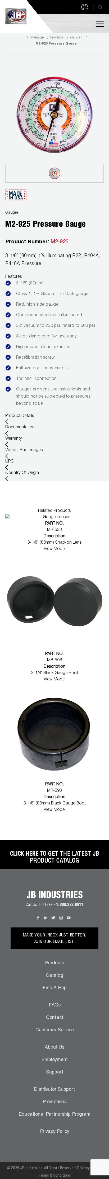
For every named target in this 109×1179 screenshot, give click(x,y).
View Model (55, 549)
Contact (54, 1017)
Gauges (76, 37)
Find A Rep (55, 988)
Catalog (54, 975)
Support (54, 1072)
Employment (54, 1060)
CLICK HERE (24, 854)
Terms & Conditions (54, 1175)
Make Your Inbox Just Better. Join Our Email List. (54, 939)
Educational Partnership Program (54, 1114)
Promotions (55, 1102)
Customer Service (54, 1030)
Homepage (35, 37)
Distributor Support (54, 1089)
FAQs (55, 1005)
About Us (54, 1047)
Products (56, 37)
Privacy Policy (54, 1131)
